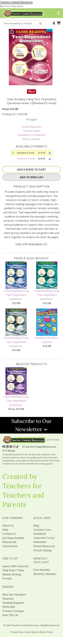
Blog (36, 525)
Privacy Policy (17, 632)
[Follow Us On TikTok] (17, 446)
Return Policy (46, 632)
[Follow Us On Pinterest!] (11, 446)
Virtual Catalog (42, 550)
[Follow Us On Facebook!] (4, 446)
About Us (8, 525)
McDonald (8, 607)
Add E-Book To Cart (31, 169)
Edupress (8, 598)
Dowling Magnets (13, 603)
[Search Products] (39, 23)
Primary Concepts (13, 611)
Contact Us (9, 533)
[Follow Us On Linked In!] (7, 446)
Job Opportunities (13, 538)
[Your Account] (53, 23)
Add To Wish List (31, 177)
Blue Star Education (11, 6)
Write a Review (31, 139)
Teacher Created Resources (16, 2)
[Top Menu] (57, 13)
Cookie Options (31, 632)
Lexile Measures (31, 127)
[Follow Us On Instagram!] (14, 446)
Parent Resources (44, 546)
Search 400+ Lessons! (15, 566)
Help (5, 529)
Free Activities (41, 570)
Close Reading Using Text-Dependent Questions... (16, 295)
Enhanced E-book (26, 158)
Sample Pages (31, 131)
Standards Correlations (31, 135)
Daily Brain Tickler (13, 570)
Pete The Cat (10, 615)
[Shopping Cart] (58, 23)
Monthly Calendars (44, 574)
